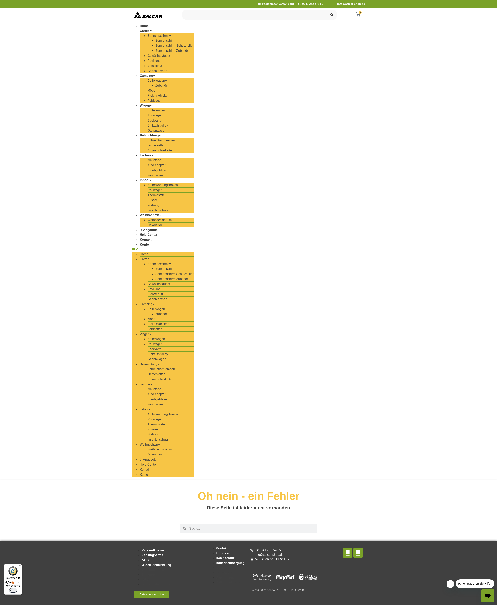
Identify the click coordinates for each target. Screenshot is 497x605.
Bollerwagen (156, 80)
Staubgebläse (157, 170)
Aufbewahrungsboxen (163, 185)
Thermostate (156, 195)
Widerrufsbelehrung (156, 565)
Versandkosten (153, 550)
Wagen (145, 105)
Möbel (152, 90)
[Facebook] (347, 553)
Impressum (224, 553)
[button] (163, 249)
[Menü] (19, 566)
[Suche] (332, 15)
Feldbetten (155, 100)
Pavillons (154, 60)
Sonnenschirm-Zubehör (171, 50)
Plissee (153, 200)
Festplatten (155, 175)
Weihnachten (149, 215)
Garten (145, 30)
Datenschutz (225, 558)
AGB (145, 560)
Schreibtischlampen (161, 140)
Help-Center (148, 234)
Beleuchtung (149, 135)
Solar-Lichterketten (161, 150)
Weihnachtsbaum (160, 220)
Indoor (144, 180)
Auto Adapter (156, 165)
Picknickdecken (158, 95)
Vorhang (153, 205)
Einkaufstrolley (158, 125)
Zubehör (161, 85)
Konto (144, 244)
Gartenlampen (157, 71)
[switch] (13, 590)
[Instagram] (358, 553)
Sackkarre (155, 120)
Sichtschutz (155, 65)
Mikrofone (154, 160)
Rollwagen (155, 115)
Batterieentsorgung (230, 563)
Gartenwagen (157, 130)
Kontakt (145, 239)
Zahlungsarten (152, 555)
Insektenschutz (158, 210)
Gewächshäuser (159, 55)
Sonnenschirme (158, 35)
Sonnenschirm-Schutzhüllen (174, 45)
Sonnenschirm (165, 40)
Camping (146, 75)
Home (144, 26)
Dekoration (155, 225)
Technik (145, 155)
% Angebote (149, 230)
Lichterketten (156, 145)
